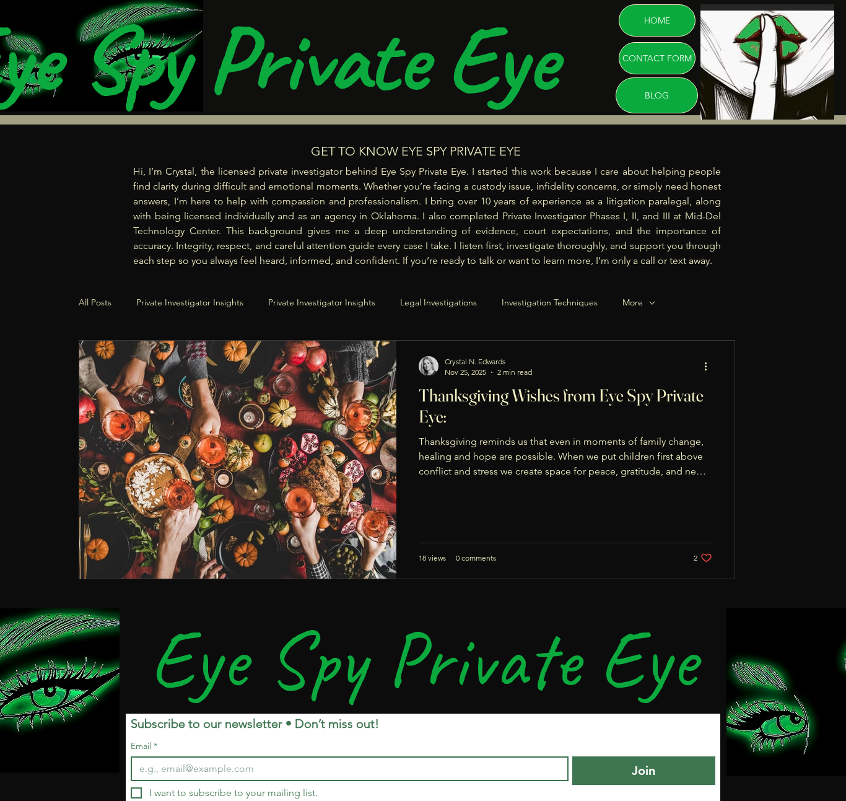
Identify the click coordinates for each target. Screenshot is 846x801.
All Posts (95, 302)
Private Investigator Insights (189, 302)
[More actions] (710, 366)
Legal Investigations (438, 302)
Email (144, 746)
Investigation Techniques (550, 302)
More (632, 302)
